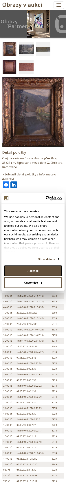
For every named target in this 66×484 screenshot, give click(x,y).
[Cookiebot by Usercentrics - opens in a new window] (46, 198)
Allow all (32, 270)
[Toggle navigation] (59, 5)
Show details (46, 259)
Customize (31, 282)
